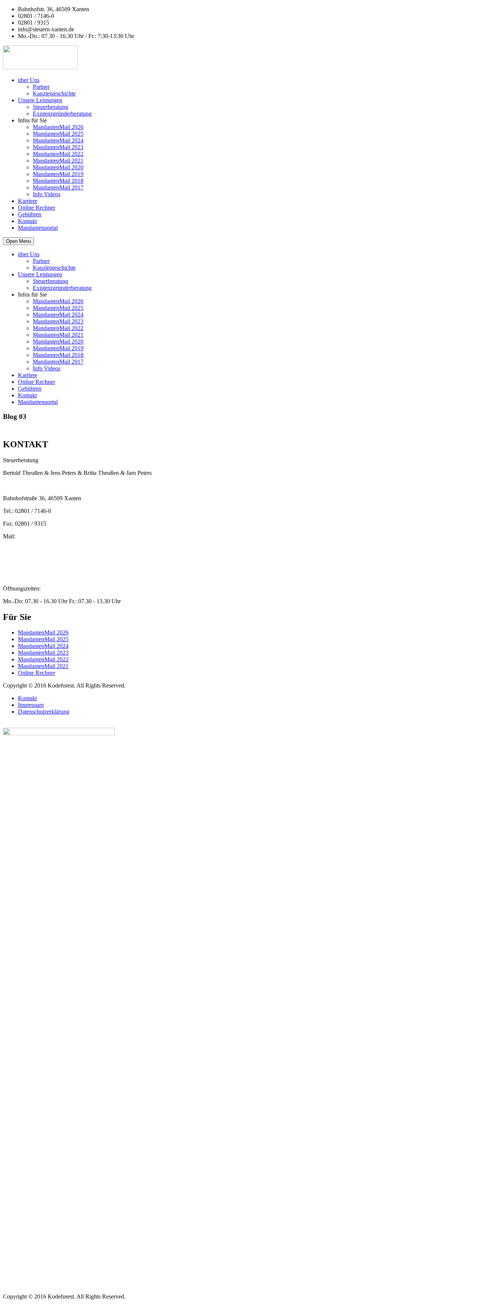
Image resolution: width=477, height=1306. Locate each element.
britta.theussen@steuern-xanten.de (43, 549)
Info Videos (46, 194)
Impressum (31, 705)
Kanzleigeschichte (54, 93)
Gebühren (29, 214)
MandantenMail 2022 (58, 154)
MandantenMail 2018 (58, 181)
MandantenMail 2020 (58, 167)
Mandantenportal (38, 228)
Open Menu (18, 241)
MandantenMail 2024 (58, 140)
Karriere (27, 201)
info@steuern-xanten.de (31, 556)
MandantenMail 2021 (58, 160)
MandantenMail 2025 (58, 134)
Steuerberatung (50, 107)
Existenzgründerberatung (62, 113)
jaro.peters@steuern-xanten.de (38, 563)
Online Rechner (36, 207)
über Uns (29, 80)
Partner (41, 87)
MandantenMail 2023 (58, 147)
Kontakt (27, 221)
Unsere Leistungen (40, 100)
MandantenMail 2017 (58, 187)
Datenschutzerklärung (43, 711)
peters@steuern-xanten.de (33, 543)
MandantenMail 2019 (58, 174)
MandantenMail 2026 (58, 127)
